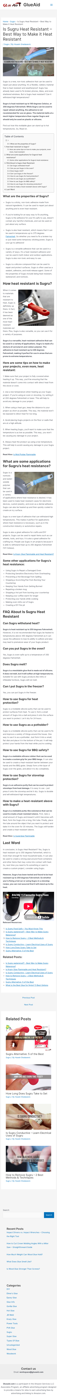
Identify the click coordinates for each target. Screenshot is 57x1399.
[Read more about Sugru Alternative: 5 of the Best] (28, 1037)
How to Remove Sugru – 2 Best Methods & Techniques (24, 1176)
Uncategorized (13, 1345)
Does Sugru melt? (17, 171)
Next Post (28, 1005)
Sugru (12, 21)
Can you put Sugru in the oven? (22, 168)
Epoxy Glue (12, 1297)
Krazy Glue (11, 1319)
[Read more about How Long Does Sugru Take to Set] (28, 1077)
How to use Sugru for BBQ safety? (22, 181)
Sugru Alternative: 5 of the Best (20, 951)
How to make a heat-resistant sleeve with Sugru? (28, 187)
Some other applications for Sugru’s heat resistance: (29, 160)
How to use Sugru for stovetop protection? (26, 184)
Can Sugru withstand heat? (20, 166)
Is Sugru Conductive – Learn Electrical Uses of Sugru (29, 944)
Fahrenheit (10, 236)
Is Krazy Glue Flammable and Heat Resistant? (33, 554)
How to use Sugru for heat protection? (24, 176)
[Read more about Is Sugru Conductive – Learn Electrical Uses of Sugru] (28, 1117)
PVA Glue (11, 1328)
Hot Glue (10, 1310)
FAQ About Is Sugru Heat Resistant (20, 163)
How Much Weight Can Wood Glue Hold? (25, 1254)
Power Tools (12, 1323)
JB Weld (10, 1315)
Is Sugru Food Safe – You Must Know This (24, 929)
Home (5, 21)
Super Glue (11, 1336)
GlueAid (31, 4)
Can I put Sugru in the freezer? (21, 174)
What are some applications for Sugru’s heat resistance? (24, 156)
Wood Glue (11, 1349)
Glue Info (11, 1302)
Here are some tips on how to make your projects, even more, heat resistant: (30, 150)
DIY (8, 1289)
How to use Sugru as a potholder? (22, 179)
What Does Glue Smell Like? (19, 1261)
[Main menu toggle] (51, 5)
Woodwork (11, 1353)
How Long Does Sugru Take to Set (21, 947)
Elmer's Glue (12, 1293)
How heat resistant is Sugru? (17, 147)
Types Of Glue (13, 1341)
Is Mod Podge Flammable (24, 454)
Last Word (10, 189)
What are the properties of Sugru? (23, 144)
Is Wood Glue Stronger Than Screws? (23, 1269)
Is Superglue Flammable (24, 836)
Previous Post (28, 998)
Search (6, 1210)
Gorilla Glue (12, 1306)
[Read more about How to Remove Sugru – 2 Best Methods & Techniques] (28, 1159)
